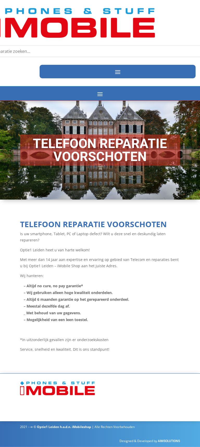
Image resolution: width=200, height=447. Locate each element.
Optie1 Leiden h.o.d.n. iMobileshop (64, 427)
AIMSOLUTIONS (169, 441)
